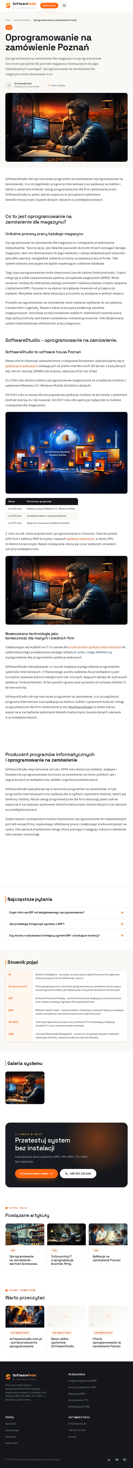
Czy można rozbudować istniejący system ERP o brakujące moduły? (54, 935)
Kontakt (72, 1436)
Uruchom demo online (34, 1173)
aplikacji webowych (80, 539)
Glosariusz (10, 1436)
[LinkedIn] (109, 1460)
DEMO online (49, 5)
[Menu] (64, 5)
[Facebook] (124, 1460)
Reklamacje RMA (76, 1393)
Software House (22, 20)
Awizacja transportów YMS (82, 1387)
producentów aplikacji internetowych (95, 647)
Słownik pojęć (12, 1430)
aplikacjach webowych (21, 366)
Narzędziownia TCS (78, 1400)
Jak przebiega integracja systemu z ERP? (37, 924)
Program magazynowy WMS (82, 1380)
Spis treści (10, 1423)
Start (8, 20)
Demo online (11, 1443)
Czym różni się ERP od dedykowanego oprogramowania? (47, 912)
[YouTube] (117, 1460)
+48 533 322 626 (80, 1173)
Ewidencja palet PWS (79, 1406)
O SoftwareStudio (77, 1423)
